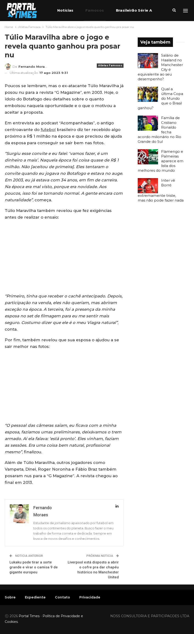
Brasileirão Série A (134, 10)
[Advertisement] (64, 258)
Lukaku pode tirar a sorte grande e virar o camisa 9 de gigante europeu (33, 567)
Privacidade (89, 597)
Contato (62, 597)
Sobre (10, 597)
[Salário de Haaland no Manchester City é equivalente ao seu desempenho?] (148, 60)
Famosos (94, 10)
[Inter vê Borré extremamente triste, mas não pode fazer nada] (148, 185)
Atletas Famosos (110, 65)
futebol (48, 129)
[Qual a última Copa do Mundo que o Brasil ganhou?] (148, 94)
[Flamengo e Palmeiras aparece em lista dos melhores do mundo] (148, 156)
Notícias (65, 10)
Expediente (35, 597)
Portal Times (29, 616)
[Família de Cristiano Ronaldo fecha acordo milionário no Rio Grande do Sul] (148, 123)
